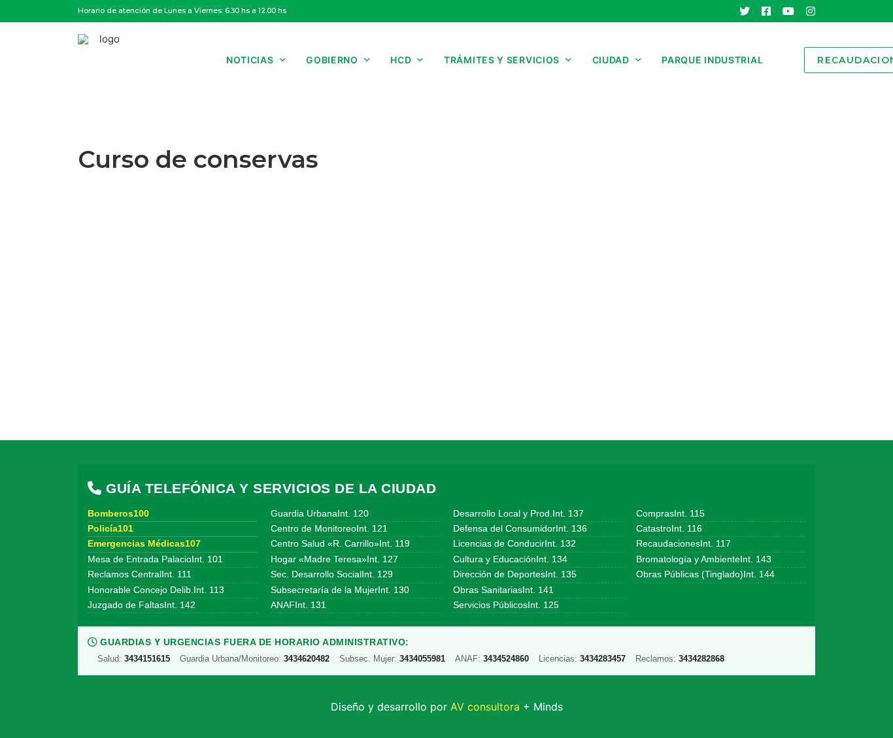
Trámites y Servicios (502, 59)
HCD (400, 59)
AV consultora (485, 706)
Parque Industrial (712, 59)
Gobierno (332, 59)
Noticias (250, 59)
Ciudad (611, 59)
